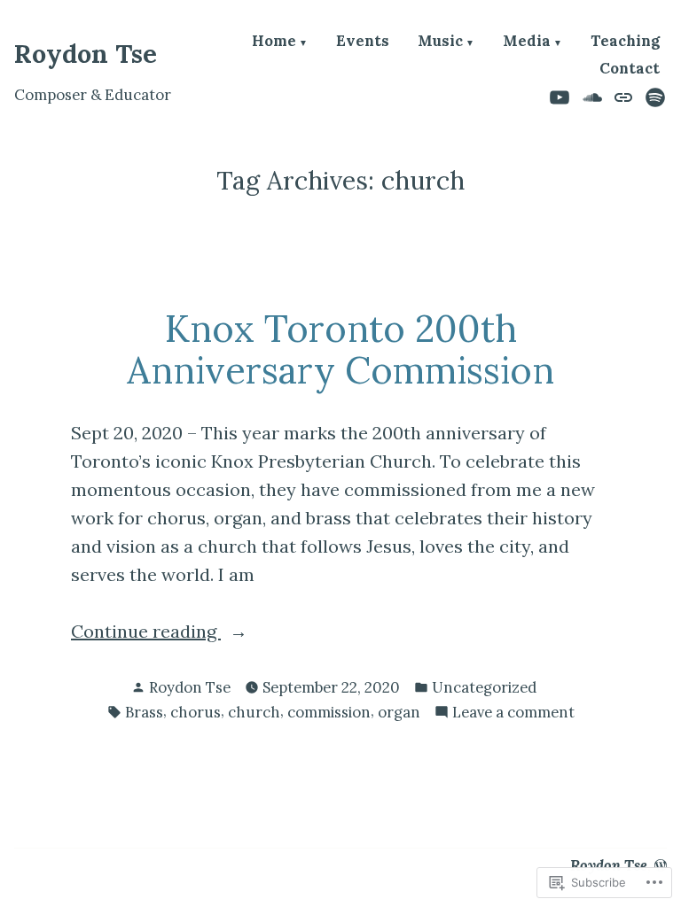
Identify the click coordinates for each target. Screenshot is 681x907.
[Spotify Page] (653, 95)
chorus (195, 712)
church (254, 712)
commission (329, 712)
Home (274, 42)
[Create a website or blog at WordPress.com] (660, 865)
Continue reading (146, 632)
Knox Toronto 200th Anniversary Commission (340, 349)
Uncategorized (484, 687)
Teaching (625, 42)
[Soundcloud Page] (592, 95)
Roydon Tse (85, 53)
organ (399, 712)
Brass (144, 712)
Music (440, 42)
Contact (629, 68)
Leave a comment (513, 713)
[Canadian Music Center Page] (623, 95)
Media (527, 42)
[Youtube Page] (561, 95)
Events (362, 42)
